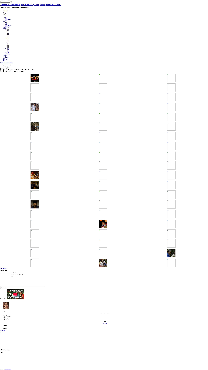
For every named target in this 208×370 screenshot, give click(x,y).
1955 (8, 42)
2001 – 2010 (7, 52)
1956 (8, 43)
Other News (5, 55)
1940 (8, 33)
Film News (4, 17)
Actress (6, 22)
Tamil (6, 20)
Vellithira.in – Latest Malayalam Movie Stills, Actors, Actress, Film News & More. (30, 5)
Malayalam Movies (8, 25)
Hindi (6, 18)
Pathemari (5, 318)
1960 (8, 47)
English (6, 23)
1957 (8, 44)
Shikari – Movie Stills (6, 62)
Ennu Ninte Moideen (7, 316)
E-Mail (4, 12)
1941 (8, 34)
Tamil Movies (7, 26)
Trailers (4, 58)
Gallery (4, 21)
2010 (8, 53)
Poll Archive (5, 13)
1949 (8, 36)
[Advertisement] (11, 341)
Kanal (5, 317)
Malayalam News (8, 19)
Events (6, 24)
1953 (8, 40)
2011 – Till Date (7, 54)
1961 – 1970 (7, 48)
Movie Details (5, 28)
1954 (8, 41)
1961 (8, 49)
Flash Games (5, 11)
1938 (8, 32)
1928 (8, 30)
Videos (4, 60)
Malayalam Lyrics (6, 27)
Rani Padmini (6, 319)
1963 (8, 51)
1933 (8, 31)
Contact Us (4, 15)
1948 (8, 35)
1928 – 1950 (7, 29)
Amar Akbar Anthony (7, 315)
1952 (8, 39)
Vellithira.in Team (8, 369)
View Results (105, 323)
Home (4, 9)
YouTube (4, 14)
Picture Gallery (5, 10)
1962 (8, 50)
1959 (8, 46)
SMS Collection (5, 57)
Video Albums (5, 59)
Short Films (5, 56)
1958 (8, 45)
